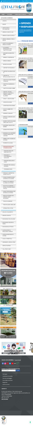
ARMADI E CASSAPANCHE (8, 57)
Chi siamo (9, 14)
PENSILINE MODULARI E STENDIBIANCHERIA (8, 147)
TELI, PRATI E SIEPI (7, 249)
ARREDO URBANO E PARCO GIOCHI (8, 39)
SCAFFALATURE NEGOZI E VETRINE (8, 235)
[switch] (3, 423)
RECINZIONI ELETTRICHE (8, 226)
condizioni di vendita (20, 14)
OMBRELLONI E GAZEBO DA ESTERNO (9, 139)
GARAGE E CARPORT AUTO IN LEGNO (9, 117)
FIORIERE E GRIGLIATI (7, 113)
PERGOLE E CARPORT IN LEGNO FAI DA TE (8, 173)
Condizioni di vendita (7, 376)
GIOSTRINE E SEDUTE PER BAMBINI (8, 126)
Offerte (5, 21)
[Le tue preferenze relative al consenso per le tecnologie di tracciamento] (30, 422)
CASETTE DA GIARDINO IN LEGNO (8, 84)
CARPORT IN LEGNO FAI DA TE (9, 72)
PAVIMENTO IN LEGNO (8, 143)
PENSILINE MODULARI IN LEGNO (9, 161)
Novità (4, 24)
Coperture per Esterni (9, 105)
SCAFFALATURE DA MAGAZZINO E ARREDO (8, 231)
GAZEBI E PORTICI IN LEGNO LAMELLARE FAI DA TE (9, 121)
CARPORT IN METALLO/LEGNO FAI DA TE (9, 76)
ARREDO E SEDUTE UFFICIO (8, 35)
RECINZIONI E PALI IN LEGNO (9, 219)
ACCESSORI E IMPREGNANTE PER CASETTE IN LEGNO (7, 49)
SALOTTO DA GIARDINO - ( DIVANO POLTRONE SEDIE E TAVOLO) (9, 187)
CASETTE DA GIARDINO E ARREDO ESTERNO (8, 44)
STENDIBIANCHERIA (8, 169)
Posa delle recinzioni (7, 380)
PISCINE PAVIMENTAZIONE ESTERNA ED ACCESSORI (9, 178)
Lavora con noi (6, 384)
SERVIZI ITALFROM (6, 245)
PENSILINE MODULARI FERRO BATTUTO (8, 151)
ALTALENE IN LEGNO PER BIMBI (8, 53)
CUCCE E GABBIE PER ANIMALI (8, 109)
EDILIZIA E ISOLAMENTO (8, 212)
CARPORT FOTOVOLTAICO (9, 67)
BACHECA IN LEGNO (7, 64)
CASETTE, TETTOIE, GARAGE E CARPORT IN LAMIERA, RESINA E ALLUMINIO (8, 93)
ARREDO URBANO (7, 61)
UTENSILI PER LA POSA (8, 208)
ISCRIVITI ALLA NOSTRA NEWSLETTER (11, 369)
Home (3, 14)
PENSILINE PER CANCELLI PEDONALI (9, 165)
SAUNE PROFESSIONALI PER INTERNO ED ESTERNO (9, 192)
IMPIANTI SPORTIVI (7, 215)
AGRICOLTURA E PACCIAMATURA (6, 28)
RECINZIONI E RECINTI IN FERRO (8, 223)
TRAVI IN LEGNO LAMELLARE (9, 204)
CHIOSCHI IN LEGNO (7, 102)
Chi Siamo (5, 374)
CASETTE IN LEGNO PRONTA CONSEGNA (9, 80)
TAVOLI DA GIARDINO (7, 201)
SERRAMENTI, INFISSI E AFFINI (9, 242)
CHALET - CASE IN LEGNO (8, 98)
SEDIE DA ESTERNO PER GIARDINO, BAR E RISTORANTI (8, 197)
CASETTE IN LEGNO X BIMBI (9, 88)
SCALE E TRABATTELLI (7, 238)
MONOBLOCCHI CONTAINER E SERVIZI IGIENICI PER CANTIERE (9, 134)
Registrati (5, 382)
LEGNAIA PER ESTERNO (8, 129)
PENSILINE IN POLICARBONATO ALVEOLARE (7, 156)
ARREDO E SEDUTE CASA (8, 32)
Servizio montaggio (7, 378)
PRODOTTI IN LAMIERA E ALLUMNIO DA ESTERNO (8, 182)
